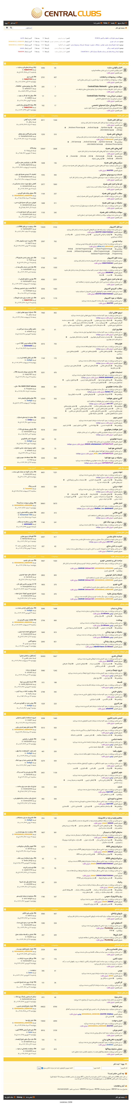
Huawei (73, 156)
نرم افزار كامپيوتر (116, 226)
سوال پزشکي (98, 616)
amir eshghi (28, 898)
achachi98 (109, 708)
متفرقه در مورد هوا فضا (113, 457)
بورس (120, 970)
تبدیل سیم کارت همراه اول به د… (26, 212)
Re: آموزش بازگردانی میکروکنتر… (26, 846)
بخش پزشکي (124, 604)
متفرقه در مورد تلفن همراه (112, 202)
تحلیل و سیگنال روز (106, 978)
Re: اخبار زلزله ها (31, 1020)
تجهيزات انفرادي (94, 480)
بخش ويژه (118, 997)
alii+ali (30, 849)
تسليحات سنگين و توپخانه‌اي (76, 480)
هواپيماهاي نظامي (105, 351)
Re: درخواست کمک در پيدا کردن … (25, 691)
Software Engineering (81, 251)
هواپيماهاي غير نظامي (88, 351)
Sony (109, 156)
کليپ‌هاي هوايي (85, 406)
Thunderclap (108, 928)
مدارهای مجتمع (84, 825)
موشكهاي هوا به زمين (87, 380)
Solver (111, 976)
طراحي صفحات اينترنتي (82, 234)
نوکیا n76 (33, 148)
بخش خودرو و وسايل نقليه (120, 556)
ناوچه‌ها (73, 494)
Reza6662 (28, 488)
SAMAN (101, 377)
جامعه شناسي (116, 739)
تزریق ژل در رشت (31, 670)
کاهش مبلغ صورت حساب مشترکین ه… (24, 184)
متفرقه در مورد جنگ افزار (112, 522)
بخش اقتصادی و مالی (114, 949)
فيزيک (108, 768)
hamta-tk (29, 577)
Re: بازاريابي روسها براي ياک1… (26, 429)
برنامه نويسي (117, 241)
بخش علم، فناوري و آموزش (120, 714)
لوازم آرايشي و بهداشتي (73, 628)
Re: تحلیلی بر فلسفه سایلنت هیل (25, 934)
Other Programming (101, 251)
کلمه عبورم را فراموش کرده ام (64, 1068)
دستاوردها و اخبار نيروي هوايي (94, 325)
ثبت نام (116, 1064)
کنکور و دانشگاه (75, 735)
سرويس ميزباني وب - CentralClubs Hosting (104, 95)
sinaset (104, 823)
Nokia (109, 158)
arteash (29, 331)
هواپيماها (118, 343)
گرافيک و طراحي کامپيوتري (102, 234)
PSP (110, 930)
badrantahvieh (27, 999)
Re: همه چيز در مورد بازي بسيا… (26, 922)
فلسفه (119, 682)
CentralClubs (63, 1102)
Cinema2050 (27, 596)
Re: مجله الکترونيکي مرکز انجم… (26, 105)
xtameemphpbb (63, 1089)
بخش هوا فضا (124, 308)
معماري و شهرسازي (115, 798)
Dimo (82, 156)
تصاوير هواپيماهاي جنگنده (102, 406)
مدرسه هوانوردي (116, 439)
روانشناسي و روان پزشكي (113, 641)
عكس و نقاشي (99, 666)
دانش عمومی (88, 735)
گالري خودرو (117, 584)
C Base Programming (103, 249)
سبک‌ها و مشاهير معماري (102, 806)
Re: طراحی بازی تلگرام (29, 913)
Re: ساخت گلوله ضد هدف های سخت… (24, 472)
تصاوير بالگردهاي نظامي (97, 411)
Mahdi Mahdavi (107, 232)
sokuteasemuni (96, 444)
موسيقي (110, 666)
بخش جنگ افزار (123, 468)
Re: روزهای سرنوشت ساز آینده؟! (26, 503)
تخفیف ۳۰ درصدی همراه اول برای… (25, 174)
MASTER (110, 170)
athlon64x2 (109, 246)
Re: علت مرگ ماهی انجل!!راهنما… (25, 1039)
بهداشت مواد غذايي (90, 628)
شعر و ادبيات (106, 664)
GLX (89, 156)
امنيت (108, 275)
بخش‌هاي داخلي (123, 63)
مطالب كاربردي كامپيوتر (113, 288)
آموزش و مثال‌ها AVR (104, 854)
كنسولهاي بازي (116, 922)
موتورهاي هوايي (88, 394)
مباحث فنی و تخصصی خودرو (111, 560)
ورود (122, 1064)
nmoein (29, 672)
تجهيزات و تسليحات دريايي (102, 496)
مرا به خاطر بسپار (48, 1068)
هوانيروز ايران (117, 329)
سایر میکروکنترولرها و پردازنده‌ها (110, 867)
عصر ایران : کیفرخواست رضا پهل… (25, 751)
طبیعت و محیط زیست (74, 780)
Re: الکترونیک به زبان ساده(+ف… (26, 817)
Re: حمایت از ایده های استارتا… (26, 417)
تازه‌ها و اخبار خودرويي (114, 575)
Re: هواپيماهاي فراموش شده (27, 398)
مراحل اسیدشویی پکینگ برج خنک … (25, 996)
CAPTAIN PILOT (107, 444)
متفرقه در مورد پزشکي (113, 632)
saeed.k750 (28, 870)
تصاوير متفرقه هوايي (95, 413)
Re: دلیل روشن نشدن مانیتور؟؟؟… (25, 257)
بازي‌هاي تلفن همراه (114, 134)
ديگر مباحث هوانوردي (114, 386)
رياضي (92, 768)
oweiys (29, 420)
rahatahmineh (27, 186)
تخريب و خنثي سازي (114, 546)
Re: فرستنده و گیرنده (29, 867)
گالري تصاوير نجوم (79, 425)
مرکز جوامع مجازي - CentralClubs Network (105, 86)
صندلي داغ (109, 1016)
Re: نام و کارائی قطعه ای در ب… (26, 357)
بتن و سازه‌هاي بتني (106, 794)
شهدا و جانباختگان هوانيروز (78, 337)
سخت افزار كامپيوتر (114, 258)
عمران (120, 786)
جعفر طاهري (28, 658)
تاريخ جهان (96, 678)
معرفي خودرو (108, 571)
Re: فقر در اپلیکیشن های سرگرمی (25, 162)
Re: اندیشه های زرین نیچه (28, 682)
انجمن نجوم (117, 417)
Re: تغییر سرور (31, 77)
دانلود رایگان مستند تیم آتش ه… (26, 329)
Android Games (89, 142)
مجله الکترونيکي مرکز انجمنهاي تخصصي (107, 105)
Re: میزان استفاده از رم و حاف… (26, 858)
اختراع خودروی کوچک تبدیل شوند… (25, 593)
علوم (120, 760)
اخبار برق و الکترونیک (90, 904)
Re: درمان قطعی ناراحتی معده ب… (25, 608)
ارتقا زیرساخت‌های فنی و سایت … (26, 67)
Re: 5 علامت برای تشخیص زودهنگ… (24, 288)
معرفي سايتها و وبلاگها (113, 1049)
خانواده (108, 747)
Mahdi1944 (28, 70)
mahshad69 (28, 431)
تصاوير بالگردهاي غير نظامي (77, 411)
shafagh (29, 360)
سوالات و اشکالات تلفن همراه (111, 212)
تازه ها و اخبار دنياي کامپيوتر (111, 279)
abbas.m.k (101, 246)
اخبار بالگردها (115, 368)
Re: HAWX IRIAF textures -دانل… (25, 386)
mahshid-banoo (99, 646)
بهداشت (119, 620)
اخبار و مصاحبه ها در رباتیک (102, 890)
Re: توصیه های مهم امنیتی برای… (25, 727)
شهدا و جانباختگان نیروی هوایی (82, 323)
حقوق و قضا (117, 751)
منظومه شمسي (106, 425)
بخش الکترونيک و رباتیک (120, 814)
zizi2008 (29, 884)
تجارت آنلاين (117, 958)
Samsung (99, 156)
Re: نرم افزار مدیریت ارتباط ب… (26, 958)
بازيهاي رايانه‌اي (116, 913)
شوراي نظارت (110, 73)
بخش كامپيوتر (124, 222)
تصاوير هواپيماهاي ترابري (104, 408)
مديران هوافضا (100, 318)
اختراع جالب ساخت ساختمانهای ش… (24, 798)
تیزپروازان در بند (101, 323)
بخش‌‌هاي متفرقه (123, 993)
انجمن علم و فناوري (114, 718)
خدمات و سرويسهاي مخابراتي (111, 174)
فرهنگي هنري (117, 656)
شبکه (100, 275)
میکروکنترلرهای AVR (114, 846)
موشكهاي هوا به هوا (104, 380)
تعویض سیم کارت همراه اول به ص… (25, 202)
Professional (108, 139)
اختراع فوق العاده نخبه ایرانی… (27, 632)
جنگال (30, 122)
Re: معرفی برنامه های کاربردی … (26, 193)
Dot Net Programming (83, 249)
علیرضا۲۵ (29, 150)
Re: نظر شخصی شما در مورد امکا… (25, 760)
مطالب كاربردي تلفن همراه (112, 193)
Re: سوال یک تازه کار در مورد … (26, 95)
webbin (29, 98)
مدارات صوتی (88, 840)
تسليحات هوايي (116, 372)
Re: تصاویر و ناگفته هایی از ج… (26, 512)
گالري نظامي (117, 512)
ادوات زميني (117, 472)
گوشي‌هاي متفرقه (97, 158)
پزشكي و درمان (116, 608)
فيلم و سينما (94, 664)
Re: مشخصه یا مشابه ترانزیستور (26, 896)
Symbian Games (105, 142)
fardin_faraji (28, 860)
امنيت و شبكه (117, 267)
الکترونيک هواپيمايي (104, 394)
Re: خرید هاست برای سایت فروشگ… (24, 298)
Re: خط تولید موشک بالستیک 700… (24, 372)
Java (99, 453)
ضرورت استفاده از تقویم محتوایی (26, 718)
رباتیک (119, 882)
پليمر (74, 768)
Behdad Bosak (27, 539)
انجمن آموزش (117, 727)
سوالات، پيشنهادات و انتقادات (111, 77)
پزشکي (108, 616)
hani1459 (109, 792)
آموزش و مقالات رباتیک (82, 890)
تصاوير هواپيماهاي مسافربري (82, 408)
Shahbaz (97, 508)
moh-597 (110, 403)
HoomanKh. (28, 925)
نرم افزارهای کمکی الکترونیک (102, 825)
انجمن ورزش (117, 1030)
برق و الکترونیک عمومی (113, 896)
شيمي (100, 768)
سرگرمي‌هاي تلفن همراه (113, 162)
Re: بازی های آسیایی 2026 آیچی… (25, 1030)
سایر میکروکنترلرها (105, 878)
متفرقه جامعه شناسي (95, 747)
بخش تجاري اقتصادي (122, 945)
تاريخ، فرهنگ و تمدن (114, 670)
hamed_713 (109, 392)
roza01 (29, 720)
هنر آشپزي (118, 703)
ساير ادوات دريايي (84, 496)
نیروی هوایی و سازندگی (83, 320)
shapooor (109, 551)
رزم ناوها (83, 494)
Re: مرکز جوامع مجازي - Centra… (25, 86)
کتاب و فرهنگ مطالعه (104, 735)
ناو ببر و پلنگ (32, 486)
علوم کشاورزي (117, 772)
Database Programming (99, 254)
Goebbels (110, 1045)
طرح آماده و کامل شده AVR (85, 854)
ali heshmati (28, 1041)
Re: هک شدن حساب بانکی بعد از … (25, 267)
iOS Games (75, 142)
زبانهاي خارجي (117, 691)
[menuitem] (114, 23)
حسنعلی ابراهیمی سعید (25, 546)
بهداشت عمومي (106, 628)
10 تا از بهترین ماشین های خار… (26, 584)
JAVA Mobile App (106, 130)
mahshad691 (27, 229)
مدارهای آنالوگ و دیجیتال (112, 832)
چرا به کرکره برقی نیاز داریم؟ (27, 882)
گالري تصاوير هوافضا (114, 398)
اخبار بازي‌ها (117, 934)
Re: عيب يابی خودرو (30, 560)
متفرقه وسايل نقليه (114, 593)
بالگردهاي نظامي (105, 365)
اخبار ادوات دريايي (104, 499)
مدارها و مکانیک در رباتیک (103, 892)
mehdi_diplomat (26, 165)
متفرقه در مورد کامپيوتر (113, 298)
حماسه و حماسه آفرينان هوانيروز (100, 337)
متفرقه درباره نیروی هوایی (103, 320)
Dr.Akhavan (105, 613)
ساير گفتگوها (117, 1006)
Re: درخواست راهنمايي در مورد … (26, 1048)
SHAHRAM (109, 272)
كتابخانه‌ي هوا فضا (115, 448)
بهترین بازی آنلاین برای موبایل (27, 134)
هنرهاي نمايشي (81, 664)
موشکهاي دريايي (71, 380)
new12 (30, 243)
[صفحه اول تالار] (66, 12)
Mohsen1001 (89, 568)
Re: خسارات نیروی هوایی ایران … (26, 312)
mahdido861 (27, 269)
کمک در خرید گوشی (30, 119)
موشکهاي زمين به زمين (98, 382)
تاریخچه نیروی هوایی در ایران (72, 325)
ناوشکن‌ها (93, 494)
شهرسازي (87, 806)
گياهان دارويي (89, 780)
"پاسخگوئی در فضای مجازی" (27, 656)
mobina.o (28, 984)
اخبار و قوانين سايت (114, 67)
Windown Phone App (75, 127)
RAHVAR (81, 568)
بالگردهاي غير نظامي (89, 365)
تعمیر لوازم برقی (106, 904)
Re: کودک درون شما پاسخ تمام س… (25, 982)
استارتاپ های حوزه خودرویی (27, 574)
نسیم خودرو (28, 643)
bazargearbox (27, 586)
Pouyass (29, 389)
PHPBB (70, 1102)
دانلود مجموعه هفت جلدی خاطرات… (25, 448)
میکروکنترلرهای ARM (114, 858)
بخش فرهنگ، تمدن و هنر (120, 652)
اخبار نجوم (66, 425)
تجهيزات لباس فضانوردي (28, 438)
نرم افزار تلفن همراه (115, 119)
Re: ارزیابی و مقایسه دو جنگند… (26, 522)
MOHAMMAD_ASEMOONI (23, 195)
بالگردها (119, 358)
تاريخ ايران (107, 678)
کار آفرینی (118, 982)
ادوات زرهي (107, 480)
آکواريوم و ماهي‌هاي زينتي (112, 1039)
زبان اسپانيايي (94, 699)
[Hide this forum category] (5, 64)
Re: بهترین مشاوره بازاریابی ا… (27, 279)
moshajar (29, 291)
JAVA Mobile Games (94, 144)
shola (95, 453)
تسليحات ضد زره (102, 482)
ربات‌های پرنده (86, 892)
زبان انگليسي (106, 699)
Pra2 (30, 260)
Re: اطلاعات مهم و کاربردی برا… (26, 620)
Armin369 (28, 474)
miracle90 (28, 1051)
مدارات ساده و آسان (104, 828)
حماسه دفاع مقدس (114, 536)
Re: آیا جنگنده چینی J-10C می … (25, 343)
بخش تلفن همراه (123, 115)
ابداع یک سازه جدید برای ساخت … (26, 786)
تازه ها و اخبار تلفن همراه (112, 184)
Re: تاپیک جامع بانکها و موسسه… (26, 949)
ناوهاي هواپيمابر (105, 494)
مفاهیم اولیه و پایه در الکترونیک (110, 818)
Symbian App (106, 127)
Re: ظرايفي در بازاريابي (29, 739)
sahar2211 (28, 88)
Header (29, 937)
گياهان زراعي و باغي (104, 780)
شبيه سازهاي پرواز (73, 394)
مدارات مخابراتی (106, 842)
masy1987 (28, 374)
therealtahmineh (26, 136)
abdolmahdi (28, 346)
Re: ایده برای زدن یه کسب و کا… (26, 772)
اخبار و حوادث (117, 1020)
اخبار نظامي (117, 503)
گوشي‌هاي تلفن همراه (114, 148)
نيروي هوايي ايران (115, 312)
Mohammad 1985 (26, 515)
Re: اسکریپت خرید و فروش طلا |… (25, 241)
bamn (30, 973)
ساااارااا (30, 694)
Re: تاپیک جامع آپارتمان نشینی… (26, 1006)
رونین (111, 613)
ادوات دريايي (117, 486)
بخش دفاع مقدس (122, 532)
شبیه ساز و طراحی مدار (103, 840)
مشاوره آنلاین (32, 641)
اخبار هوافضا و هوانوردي (113, 429)
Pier (31, 460)
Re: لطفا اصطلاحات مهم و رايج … (26, 457)
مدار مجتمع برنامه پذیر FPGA (86, 878)
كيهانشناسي (93, 425)
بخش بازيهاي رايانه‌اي (122, 909)
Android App (92, 127)
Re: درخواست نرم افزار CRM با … (26, 226)
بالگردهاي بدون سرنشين (71, 365)
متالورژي (83, 768)
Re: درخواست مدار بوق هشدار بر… (25, 832)
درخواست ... (32, 970)
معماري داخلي (75, 806)
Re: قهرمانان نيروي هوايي (28, 536)
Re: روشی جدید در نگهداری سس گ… (24, 703)
